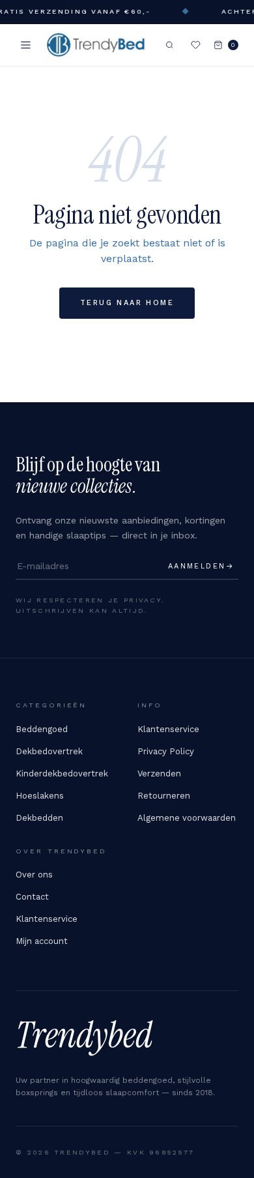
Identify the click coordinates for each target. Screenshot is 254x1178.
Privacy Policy (165, 751)
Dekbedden (39, 818)
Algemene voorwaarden (186, 818)
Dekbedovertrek (49, 751)
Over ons (34, 874)
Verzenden (159, 773)
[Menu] (26, 45)
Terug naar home (127, 303)
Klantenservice (168, 729)
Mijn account (42, 941)
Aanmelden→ (201, 566)
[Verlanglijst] (196, 45)
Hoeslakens (40, 796)
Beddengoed (42, 729)
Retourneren (163, 796)
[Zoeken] (169, 45)
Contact (32, 897)
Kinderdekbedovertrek (62, 773)
